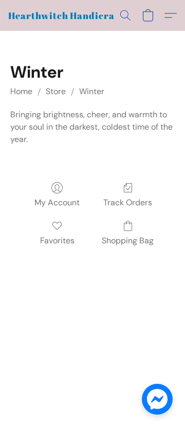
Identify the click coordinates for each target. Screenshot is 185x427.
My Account (57, 202)
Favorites (57, 240)
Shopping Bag (128, 240)
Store (56, 91)
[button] (67, 15)
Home (21, 91)
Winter (91, 91)
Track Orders (127, 202)
